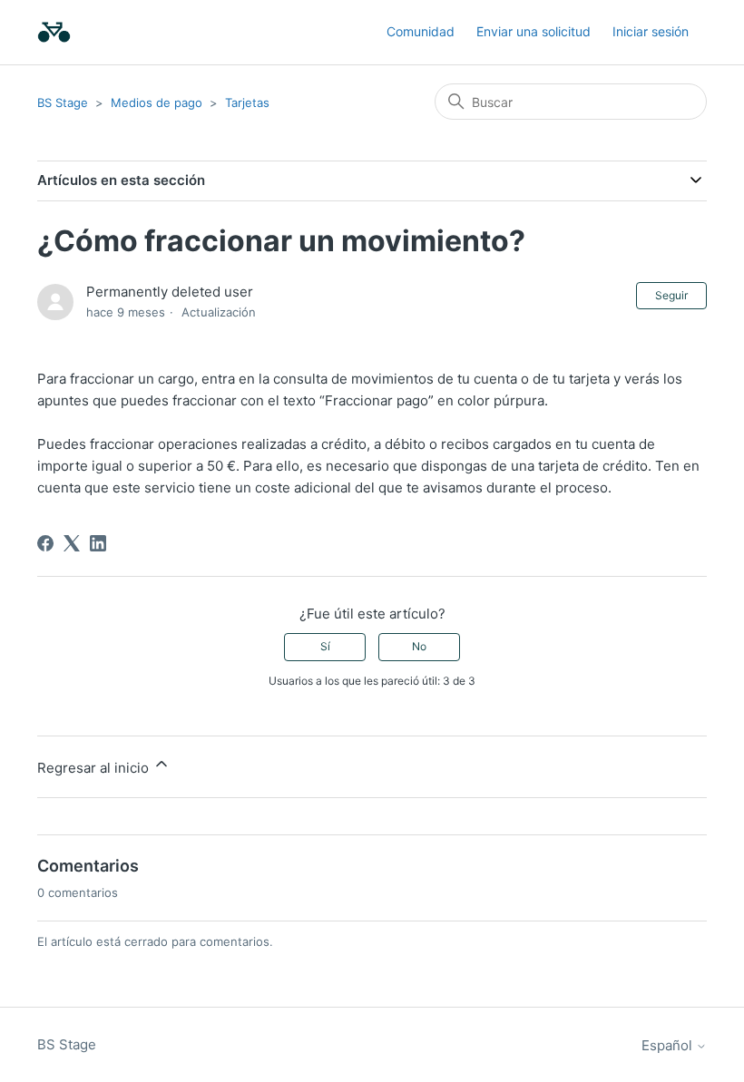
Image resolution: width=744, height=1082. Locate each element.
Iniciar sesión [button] (650, 31)
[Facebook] (45, 543)
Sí (325, 646)
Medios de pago (156, 102)
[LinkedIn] (98, 543)
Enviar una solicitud (533, 31)
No (419, 646)
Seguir (671, 295)
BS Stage (62, 102)
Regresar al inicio (94, 767)
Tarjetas (247, 102)
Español (668, 1045)
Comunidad (421, 31)
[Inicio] (54, 32)
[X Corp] (72, 543)
